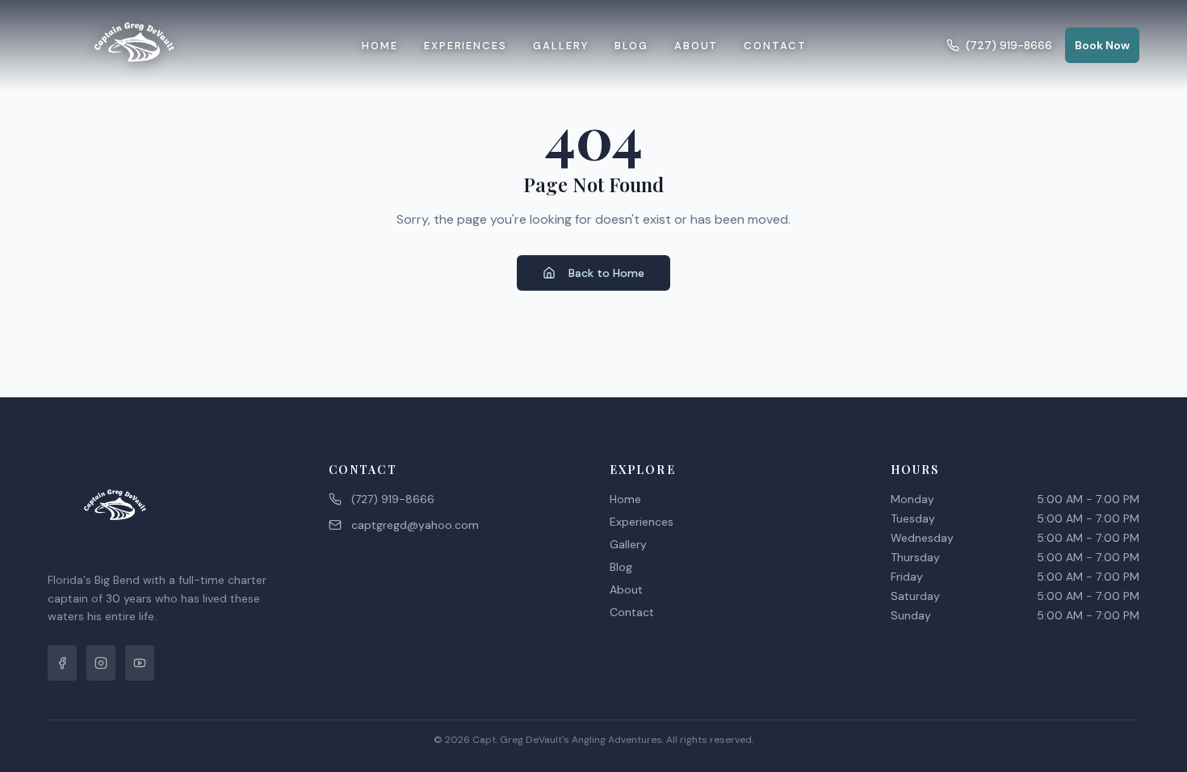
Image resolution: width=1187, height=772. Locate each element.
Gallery (561, 45)
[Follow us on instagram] (100, 663)
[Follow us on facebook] (62, 663)
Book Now (1102, 45)
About (696, 45)
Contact (775, 45)
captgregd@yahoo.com (415, 525)
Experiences (465, 45)
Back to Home (606, 273)
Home (380, 45)
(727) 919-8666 (1009, 45)
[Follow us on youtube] (139, 663)
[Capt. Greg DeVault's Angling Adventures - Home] (135, 45)
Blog (631, 45)
